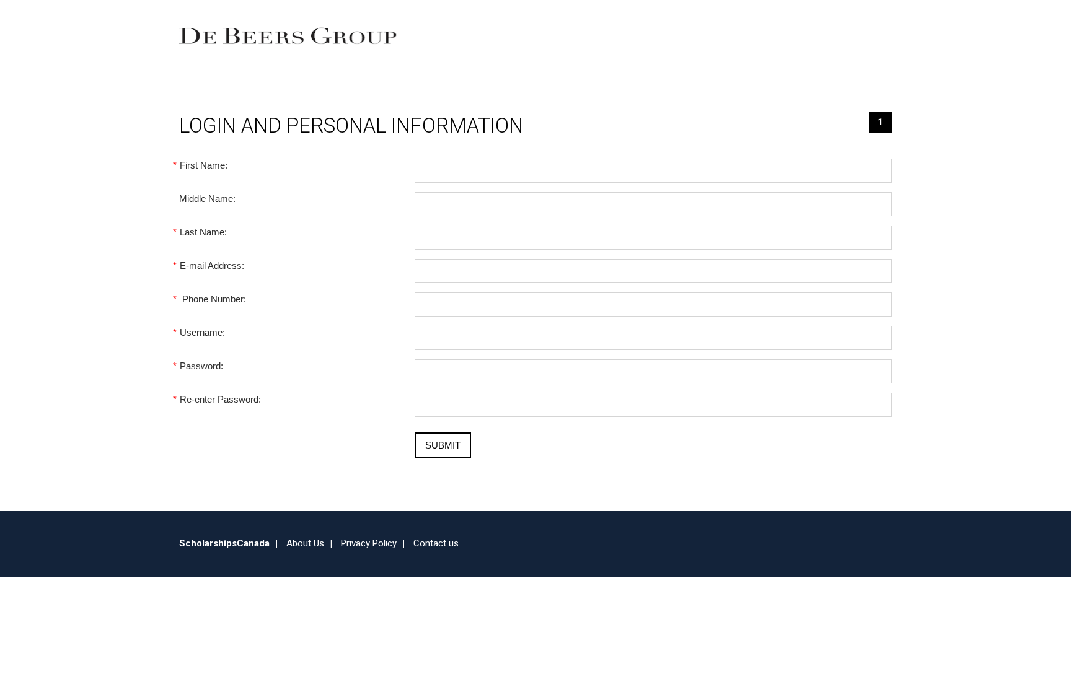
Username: (202, 332)
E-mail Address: (211, 265)
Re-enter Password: (220, 399)
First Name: (203, 165)
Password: (201, 366)
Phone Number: (212, 299)
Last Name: (203, 232)
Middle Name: (207, 198)
